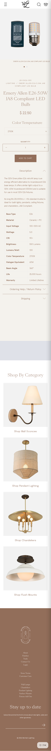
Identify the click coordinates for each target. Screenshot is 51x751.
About (25, 653)
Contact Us (25, 662)
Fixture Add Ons (25, 696)
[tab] (26, 171)
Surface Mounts (25, 693)
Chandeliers (25, 687)
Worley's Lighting (28, 738)
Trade (25, 659)
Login (25, 665)
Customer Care (25, 676)
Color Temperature (27, 122)
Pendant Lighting (25, 690)
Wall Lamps (25, 684)
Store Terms (25, 673)
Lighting (10, 83)
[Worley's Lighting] (25, 4)
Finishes (25, 656)
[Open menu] (3, 4)
